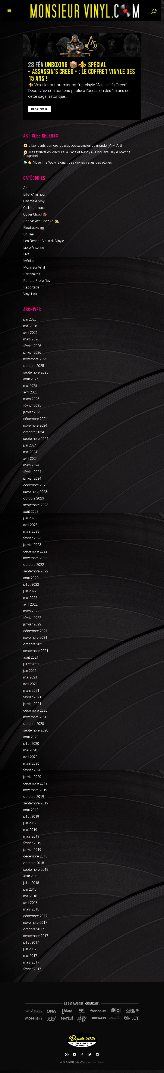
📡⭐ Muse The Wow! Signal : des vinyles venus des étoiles (67, 162)
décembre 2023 (35, 485)
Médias (28, 260)
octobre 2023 (33, 498)
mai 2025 (30, 385)
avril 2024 (30, 458)
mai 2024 (30, 452)
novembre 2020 (35, 717)
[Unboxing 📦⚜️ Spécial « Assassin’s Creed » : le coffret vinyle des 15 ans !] (82, 45)
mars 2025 (31, 399)
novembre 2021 (35, 637)
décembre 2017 (35, 916)
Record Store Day (36, 280)
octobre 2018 (33, 863)
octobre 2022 (33, 564)
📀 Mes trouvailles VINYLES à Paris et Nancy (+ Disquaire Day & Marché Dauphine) (76, 154)
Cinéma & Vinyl (34, 201)
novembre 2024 (35, 425)
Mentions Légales (96, 1062)
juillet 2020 (31, 743)
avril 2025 (30, 392)
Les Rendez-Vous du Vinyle (43, 241)
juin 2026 (30, 319)
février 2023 (32, 538)
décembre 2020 (35, 710)
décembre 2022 (35, 551)
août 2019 (30, 810)
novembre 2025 (35, 359)
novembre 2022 (35, 558)
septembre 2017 (35, 936)
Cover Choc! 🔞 (35, 214)
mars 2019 (31, 836)
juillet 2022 (31, 584)
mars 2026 (31, 339)
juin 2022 (30, 591)
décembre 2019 (35, 783)
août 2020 (30, 737)
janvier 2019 (32, 849)
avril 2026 (30, 332)
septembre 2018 (35, 869)
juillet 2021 (31, 664)
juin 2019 (30, 823)
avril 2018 (30, 902)
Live (26, 254)
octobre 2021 (33, 644)
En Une (28, 234)
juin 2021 (30, 670)
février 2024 (32, 471)
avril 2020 (30, 757)
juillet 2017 (31, 942)
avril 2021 (30, 684)
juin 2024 (30, 445)
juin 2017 (30, 949)
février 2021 (32, 697)
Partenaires (31, 274)
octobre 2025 (33, 365)
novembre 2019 (35, 790)
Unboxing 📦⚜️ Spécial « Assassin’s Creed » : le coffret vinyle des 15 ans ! (81, 72)
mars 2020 (31, 763)
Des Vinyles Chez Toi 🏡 (41, 221)
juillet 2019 (31, 816)
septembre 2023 (35, 505)
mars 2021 (31, 690)
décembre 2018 (35, 856)
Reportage (31, 287)
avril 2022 (30, 604)
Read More (39, 109)
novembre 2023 (35, 491)
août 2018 (30, 876)
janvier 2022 (32, 624)
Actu (26, 188)
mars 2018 (31, 909)
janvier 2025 (32, 412)
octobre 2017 (33, 929)
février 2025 (32, 405)
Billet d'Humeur (34, 194)
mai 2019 (30, 829)
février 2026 (32, 346)
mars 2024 (31, 465)
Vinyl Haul (30, 294)
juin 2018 (30, 889)
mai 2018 (30, 896)
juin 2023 (30, 518)
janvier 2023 (32, 544)
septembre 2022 (35, 571)
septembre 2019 (35, 803)
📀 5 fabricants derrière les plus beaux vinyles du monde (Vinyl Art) (72, 145)
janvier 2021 (32, 703)
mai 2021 (30, 677)
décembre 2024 (35, 418)
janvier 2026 (32, 352)
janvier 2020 (32, 776)
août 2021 (30, 657)
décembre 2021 (35, 631)
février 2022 (32, 617)
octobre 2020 (33, 723)
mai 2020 (30, 750)
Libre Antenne (33, 247)
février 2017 (32, 969)
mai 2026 (30, 326)
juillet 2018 (31, 882)
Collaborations (34, 207)
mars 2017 (31, 962)
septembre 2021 (35, 650)
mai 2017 (30, 955)
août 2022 (30, 578)
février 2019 (32, 843)
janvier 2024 (32, 478)
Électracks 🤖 (33, 227)
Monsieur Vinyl (34, 267)
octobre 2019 (33, 796)
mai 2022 (30, 597)
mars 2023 (31, 531)
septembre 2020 (35, 730)
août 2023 (30, 511)
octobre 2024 (33, 432)
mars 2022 (31, 611)
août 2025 (30, 379)
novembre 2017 (35, 922)
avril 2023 (30, 525)
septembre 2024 (35, 438)
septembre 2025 (35, 372)
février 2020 (32, 770)
